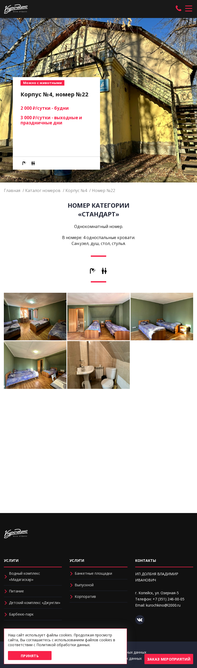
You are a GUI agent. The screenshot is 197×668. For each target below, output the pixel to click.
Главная (12, 190)
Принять (30, 655)
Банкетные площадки (93, 573)
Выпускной (84, 584)
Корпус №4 (76, 190)
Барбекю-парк (21, 614)
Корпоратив (85, 596)
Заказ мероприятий (168, 659)
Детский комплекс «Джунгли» (34, 602)
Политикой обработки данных (63, 644)
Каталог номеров (43, 190)
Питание (16, 591)
